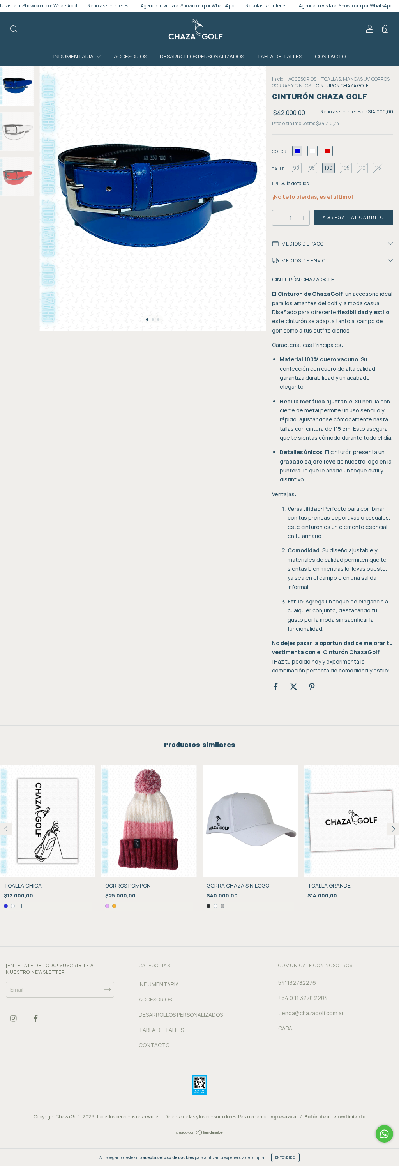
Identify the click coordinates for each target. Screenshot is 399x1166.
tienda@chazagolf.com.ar (311, 1013)
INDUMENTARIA (74, 56)
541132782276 (297, 982)
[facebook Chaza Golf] (35, 1018)
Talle (278, 169)
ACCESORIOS (130, 56)
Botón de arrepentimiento (334, 1116)
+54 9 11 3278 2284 (303, 997)
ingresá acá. (283, 1116)
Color (279, 151)
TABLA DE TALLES (279, 56)
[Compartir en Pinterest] (312, 686)
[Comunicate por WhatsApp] (384, 1134)
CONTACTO (330, 56)
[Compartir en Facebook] (276, 686)
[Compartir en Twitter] (294, 686)
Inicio (277, 79)
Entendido (285, 1157)
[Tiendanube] (199, 1133)
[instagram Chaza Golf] (14, 1018)
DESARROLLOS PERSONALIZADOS (202, 56)
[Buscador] (14, 30)
